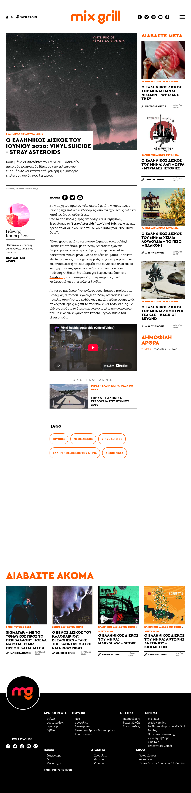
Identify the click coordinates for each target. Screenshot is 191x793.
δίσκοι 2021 (105, 631)
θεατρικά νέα (131, 722)
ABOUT (141, 750)
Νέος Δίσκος (83, 439)
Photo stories (83, 734)
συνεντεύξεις (55, 722)
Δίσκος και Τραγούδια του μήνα (95, 730)
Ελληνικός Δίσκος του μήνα (24, 134)
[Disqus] (93, 507)
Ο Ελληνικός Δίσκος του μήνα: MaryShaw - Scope (118, 639)
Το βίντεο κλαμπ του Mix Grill (166, 726)
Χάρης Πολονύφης (20, 653)
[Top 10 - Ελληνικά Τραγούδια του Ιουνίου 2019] (69, 396)
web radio (28, 17)
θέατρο (126, 713)
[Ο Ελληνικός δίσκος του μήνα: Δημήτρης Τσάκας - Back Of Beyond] (163, 280)
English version (58, 770)
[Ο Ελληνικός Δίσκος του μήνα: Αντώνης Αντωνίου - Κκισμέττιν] (164, 605)
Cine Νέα (153, 742)
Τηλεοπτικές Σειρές (160, 746)
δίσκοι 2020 (114, 453)
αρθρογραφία (55, 713)
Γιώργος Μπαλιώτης (155, 106)
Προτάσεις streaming (161, 734)
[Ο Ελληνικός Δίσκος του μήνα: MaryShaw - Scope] (118, 605)
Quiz (49, 759)
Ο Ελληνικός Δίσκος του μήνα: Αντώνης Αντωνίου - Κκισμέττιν (164, 641)
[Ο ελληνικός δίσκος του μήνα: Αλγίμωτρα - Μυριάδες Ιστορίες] (163, 133)
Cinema (99, 763)
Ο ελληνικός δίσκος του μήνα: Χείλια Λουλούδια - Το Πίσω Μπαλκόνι (161, 239)
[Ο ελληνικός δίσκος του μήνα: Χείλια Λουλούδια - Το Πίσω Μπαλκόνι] (163, 207)
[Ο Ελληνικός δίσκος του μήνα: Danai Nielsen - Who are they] (163, 60)
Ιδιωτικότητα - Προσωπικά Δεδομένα (162, 763)
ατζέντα (98, 750)
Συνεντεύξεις (131, 726)
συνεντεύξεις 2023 (18, 627)
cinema (151, 713)
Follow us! (22, 739)
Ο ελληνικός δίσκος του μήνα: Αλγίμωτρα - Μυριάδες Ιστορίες (162, 164)
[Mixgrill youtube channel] (160, 17)
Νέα (77, 718)
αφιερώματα (55, 726)
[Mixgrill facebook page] (140, 17)
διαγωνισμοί (54, 755)
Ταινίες (152, 730)
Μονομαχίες (54, 763)
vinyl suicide (112, 439)
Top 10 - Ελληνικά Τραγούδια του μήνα (112, 387)
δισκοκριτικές (83, 726)
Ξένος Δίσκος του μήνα (67, 627)
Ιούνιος (59, 439)
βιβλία (51, 730)
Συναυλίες (100, 755)
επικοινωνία (146, 759)
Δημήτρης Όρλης (154, 179)
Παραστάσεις (131, 718)
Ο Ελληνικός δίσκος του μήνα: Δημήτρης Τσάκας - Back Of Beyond (162, 312)
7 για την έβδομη (158, 738)
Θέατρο (99, 759)
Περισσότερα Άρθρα (15, 259)
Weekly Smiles (157, 722)
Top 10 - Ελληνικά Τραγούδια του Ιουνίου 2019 (110, 401)
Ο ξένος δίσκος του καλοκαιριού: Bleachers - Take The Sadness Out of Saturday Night (72, 640)
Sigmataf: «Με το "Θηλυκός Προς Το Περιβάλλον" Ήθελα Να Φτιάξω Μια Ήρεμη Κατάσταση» (26, 640)
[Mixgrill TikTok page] (167, 17)
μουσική (79, 713)
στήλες (51, 718)
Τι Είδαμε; (154, 718)
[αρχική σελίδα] (95, 17)
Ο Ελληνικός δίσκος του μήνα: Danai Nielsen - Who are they (161, 93)
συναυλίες (81, 722)
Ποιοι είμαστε (147, 755)
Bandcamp (57, 277)
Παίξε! (49, 750)
